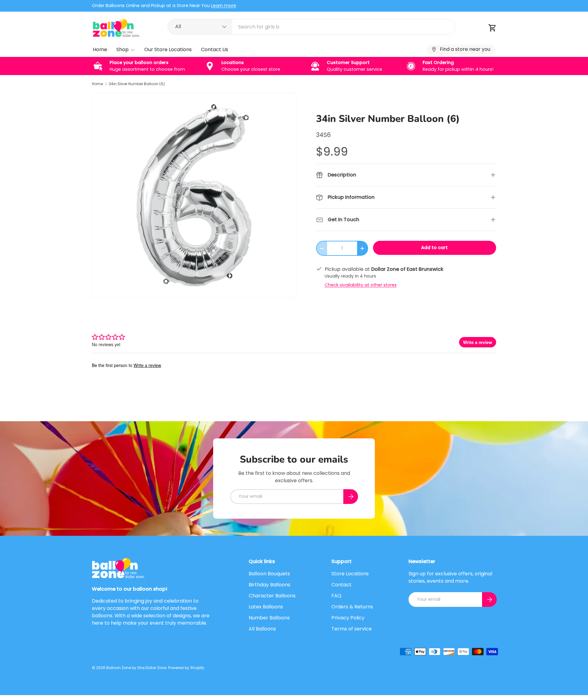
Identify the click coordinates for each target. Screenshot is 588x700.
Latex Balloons (266, 606)
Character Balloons (272, 595)
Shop (122, 49)
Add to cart (434, 247)
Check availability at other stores (361, 285)
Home (100, 49)
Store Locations (350, 573)
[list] (194, 195)
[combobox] (311, 26)
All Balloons (262, 628)
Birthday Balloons (269, 584)
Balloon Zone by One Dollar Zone (136, 667)
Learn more (223, 5)
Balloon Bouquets (269, 573)
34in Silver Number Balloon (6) (137, 84)
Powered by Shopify (186, 667)
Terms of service (351, 628)
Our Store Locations (168, 49)
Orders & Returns (352, 606)
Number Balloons (269, 617)
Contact (341, 584)
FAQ (336, 595)
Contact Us (214, 49)
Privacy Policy (347, 617)
